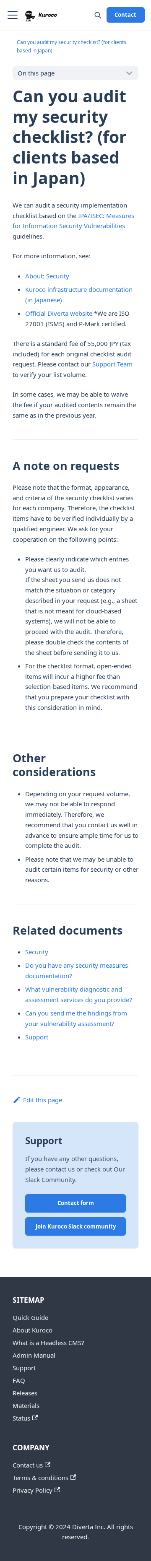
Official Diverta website (58, 313)
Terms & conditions (40, 1477)
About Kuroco (32, 1330)
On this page (36, 73)
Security (36, 952)
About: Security (47, 276)
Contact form (75, 1203)
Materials (26, 1405)
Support (36, 1037)
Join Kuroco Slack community (76, 1226)
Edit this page (42, 1100)
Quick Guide (30, 1317)
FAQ (19, 1380)
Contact (125, 14)
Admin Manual (34, 1355)
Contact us (28, 1465)
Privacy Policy (32, 1490)
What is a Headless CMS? (48, 1342)
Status (21, 1418)
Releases (25, 1393)
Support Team (112, 364)
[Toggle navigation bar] (12, 15)
